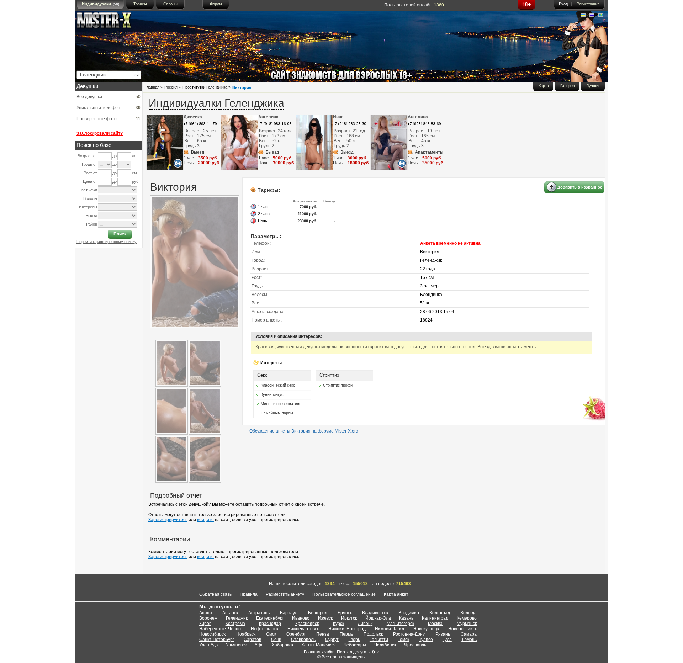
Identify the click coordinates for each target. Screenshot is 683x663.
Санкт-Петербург (216, 639)
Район (91, 224)
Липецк (365, 623)
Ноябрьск (245, 634)
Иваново (300, 618)
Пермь (346, 634)
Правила (249, 594)
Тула (447, 639)
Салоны (170, 4)
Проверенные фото (96, 118)
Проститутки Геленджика (204, 87)
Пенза (322, 634)
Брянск (345, 612)
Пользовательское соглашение (344, 594)
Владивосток (375, 612)
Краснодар (270, 623)
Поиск (119, 234)
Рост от (90, 173)
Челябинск (385, 644)
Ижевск (325, 618)
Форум (216, 4)
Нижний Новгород (347, 628)
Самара (469, 634)
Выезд (91, 215)
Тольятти (379, 639)
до (114, 156)
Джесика (193, 117)
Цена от (90, 181)
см (134, 173)
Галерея (567, 86)
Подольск (373, 634)
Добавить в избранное (579, 187)
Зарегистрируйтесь (167, 519)
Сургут (332, 639)
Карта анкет (396, 594)
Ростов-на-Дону (409, 634)
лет (135, 156)
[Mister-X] (111, 22)
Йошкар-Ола (378, 618)
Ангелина (268, 117)
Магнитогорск (400, 623)
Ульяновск (236, 644)
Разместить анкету (285, 594)
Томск (403, 639)
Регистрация (588, 4)
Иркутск (349, 618)
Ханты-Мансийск (318, 644)
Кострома (235, 623)
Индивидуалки (100, 4)
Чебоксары (355, 644)
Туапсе (426, 639)
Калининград (435, 618)
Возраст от (87, 156)
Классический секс (278, 385)
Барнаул (288, 612)
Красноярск (307, 623)
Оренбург (296, 634)
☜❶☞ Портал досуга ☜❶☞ (351, 651)
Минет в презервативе (281, 404)
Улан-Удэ (208, 644)
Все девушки (89, 96)
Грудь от (89, 164)
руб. (135, 181)
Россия (171, 87)
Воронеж (208, 618)
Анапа (205, 612)
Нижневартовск (303, 628)
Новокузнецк (426, 628)
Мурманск (467, 623)
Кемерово (467, 618)
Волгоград (439, 612)
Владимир (408, 612)
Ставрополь (303, 639)
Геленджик (237, 618)
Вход (563, 4)
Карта (544, 86)
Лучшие (593, 86)
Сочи (276, 639)
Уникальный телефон (98, 107)
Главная (152, 87)
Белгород (317, 612)
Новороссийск (462, 628)
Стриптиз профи (338, 385)
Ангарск (230, 612)
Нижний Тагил (389, 628)
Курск (338, 623)
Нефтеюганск (264, 628)
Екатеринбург (270, 618)
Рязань (442, 634)
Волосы (90, 198)
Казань (406, 618)
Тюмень (469, 639)
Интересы (88, 207)
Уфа (259, 644)
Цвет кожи (88, 190)
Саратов (252, 639)
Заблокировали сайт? (99, 133)
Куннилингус (272, 394)
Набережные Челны (220, 628)
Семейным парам (277, 413)
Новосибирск (212, 634)
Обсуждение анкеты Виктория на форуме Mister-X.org (303, 431)
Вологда (468, 612)
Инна (338, 117)
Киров (205, 623)
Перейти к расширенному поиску (106, 241)
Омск (271, 634)
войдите (205, 519)
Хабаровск (282, 644)
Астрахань (259, 612)
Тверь (354, 639)
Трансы (140, 4)
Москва (435, 623)
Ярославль (415, 644)
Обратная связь (215, 594)
